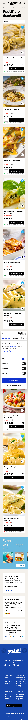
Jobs (6, 679)
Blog (5, 694)
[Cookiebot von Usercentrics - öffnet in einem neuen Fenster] (19, 333)
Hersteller (7, 696)
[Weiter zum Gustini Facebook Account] (10, 665)
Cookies (13, 346)
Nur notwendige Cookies (14, 385)
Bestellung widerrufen (14, 706)
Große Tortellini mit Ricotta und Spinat (13, 212)
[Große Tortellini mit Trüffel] (14, 40)
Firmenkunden (20, 696)
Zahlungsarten (20, 678)
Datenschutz (12, 719)
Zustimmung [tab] (6, 338)
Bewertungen (8, 681)
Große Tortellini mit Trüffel (13, 58)
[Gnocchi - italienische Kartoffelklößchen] (14, 397)
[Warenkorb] (24, 3)
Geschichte (8, 676)
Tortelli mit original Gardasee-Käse (11, 468)
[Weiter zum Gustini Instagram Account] (5, 665)
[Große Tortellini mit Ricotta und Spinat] (14, 193)
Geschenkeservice (21, 694)
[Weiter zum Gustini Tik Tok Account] (23, 665)
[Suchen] (8, 3)
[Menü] (4, 3)
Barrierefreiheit (21, 683)
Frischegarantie (21, 681)
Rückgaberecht (20, 679)
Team (6, 678)
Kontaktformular (9, 590)
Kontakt (18, 685)
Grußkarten (19, 700)
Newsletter (19, 687)
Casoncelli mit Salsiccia (12, 160)
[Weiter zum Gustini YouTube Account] (18, 665)
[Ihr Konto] (20, 3)
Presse (6, 698)
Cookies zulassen (14, 380)
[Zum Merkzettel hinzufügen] (22, 52)
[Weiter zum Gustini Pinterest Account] (14, 665)
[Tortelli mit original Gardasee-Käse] (14, 449)
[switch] (24, 363)
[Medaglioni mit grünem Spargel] (14, 500)
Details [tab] (15, 338)
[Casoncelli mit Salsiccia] (14, 142)
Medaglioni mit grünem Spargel (12, 519)
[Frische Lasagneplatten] (14, 244)
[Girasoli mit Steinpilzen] (14, 91)
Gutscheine (19, 698)
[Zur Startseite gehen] (14, 3)
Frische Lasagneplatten (12, 262)
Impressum (8, 352)
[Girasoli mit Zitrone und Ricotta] (14, 295)
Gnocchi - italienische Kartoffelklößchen (11, 417)
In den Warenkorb (16, 69)
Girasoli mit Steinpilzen (12, 109)
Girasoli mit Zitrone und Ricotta (12, 315)
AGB (4, 719)
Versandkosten (20, 676)
